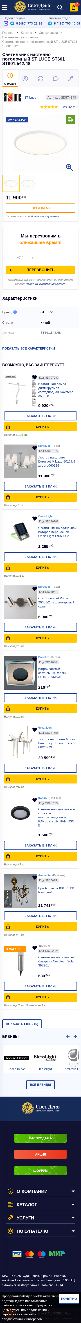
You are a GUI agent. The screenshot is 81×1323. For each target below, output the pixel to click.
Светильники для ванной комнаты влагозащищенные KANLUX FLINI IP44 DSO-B (57, 817)
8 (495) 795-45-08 (67, 23)
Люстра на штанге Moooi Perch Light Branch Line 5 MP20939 (56, 743)
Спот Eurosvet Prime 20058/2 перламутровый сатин (56, 602)
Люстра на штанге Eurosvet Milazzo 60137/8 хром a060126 (56, 461)
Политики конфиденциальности (46, 283)
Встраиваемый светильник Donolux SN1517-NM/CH (52, 673)
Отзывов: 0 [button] (70, 107)
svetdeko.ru (41, 1296)
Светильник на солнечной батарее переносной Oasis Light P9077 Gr (57, 532)
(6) (22, 1024)
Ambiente (44, 875)
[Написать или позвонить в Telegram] (12, 23)
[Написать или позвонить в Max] (6, 23)
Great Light (45, 727)
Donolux (43, 657)
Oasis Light (45, 516)
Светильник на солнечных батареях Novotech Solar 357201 (57, 961)
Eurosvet (44, 445)
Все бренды (40, 1084)
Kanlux (42, 798)
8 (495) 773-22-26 (29, 23)
